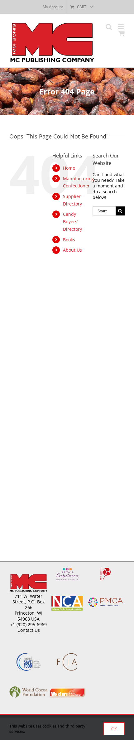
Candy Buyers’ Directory (72, 221)
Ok (114, 729)
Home (69, 168)
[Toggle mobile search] (109, 26)
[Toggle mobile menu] (121, 26)
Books (69, 240)
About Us (72, 250)
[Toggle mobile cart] (121, 33)
